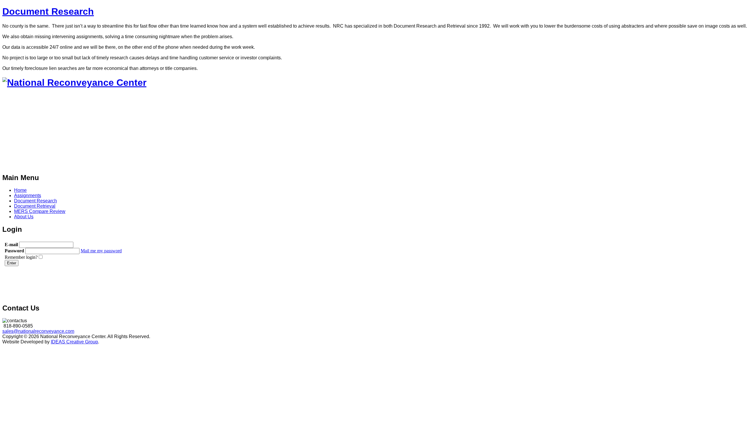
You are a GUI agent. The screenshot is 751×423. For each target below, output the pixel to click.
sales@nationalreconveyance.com (38, 331)
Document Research (48, 11)
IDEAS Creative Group (74, 341)
